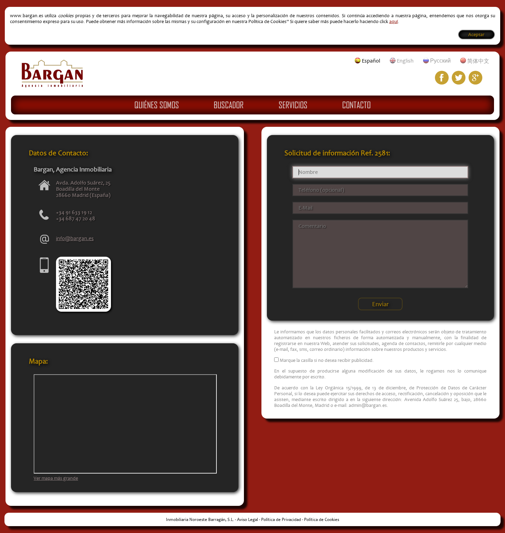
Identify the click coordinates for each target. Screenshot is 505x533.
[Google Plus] (475, 78)
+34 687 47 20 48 (75, 218)
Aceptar (476, 34)
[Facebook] (442, 78)
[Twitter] (458, 78)
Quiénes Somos (156, 105)
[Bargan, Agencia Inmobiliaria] (52, 85)
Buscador (229, 105)
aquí (393, 21)
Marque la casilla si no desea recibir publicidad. (327, 360)
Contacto (356, 105)
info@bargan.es (75, 238)
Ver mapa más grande (56, 478)
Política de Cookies (321, 519)
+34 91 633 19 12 (74, 212)
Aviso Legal (247, 519)
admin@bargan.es (368, 405)
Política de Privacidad (281, 519)
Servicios (293, 105)
